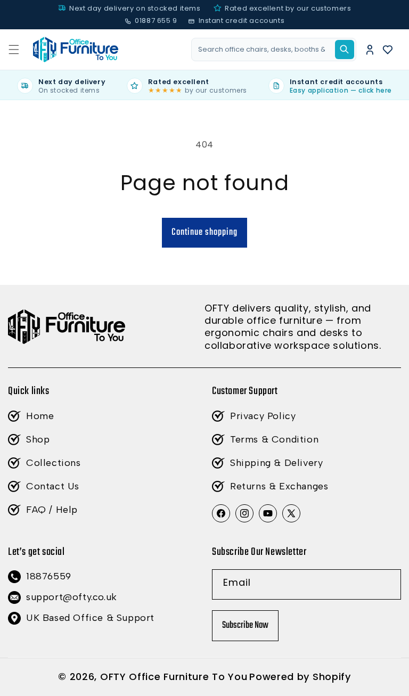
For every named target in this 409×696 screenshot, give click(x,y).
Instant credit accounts (241, 20)
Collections (53, 463)
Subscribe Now (245, 625)
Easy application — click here (341, 90)
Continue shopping (204, 232)
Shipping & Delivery (276, 463)
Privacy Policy (263, 416)
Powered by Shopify (300, 676)
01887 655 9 (156, 20)
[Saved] (388, 49)
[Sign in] (370, 49)
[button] (14, 49)
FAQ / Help (52, 509)
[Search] (344, 49)
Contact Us (52, 486)
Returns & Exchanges (279, 486)
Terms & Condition (274, 439)
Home (40, 416)
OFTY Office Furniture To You (174, 676)
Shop (38, 439)
